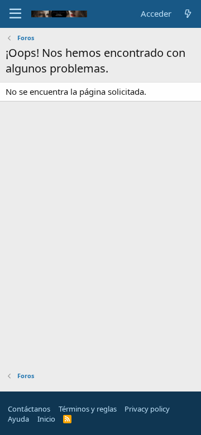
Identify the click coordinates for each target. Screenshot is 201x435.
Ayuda (18, 419)
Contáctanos (29, 409)
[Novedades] (188, 13)
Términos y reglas (88, 409)
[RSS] (67, 419)
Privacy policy (147, 409)
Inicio (46, 419)
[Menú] (15, 14)
